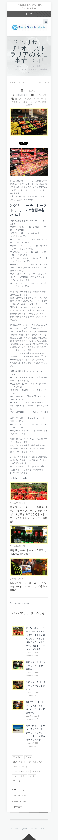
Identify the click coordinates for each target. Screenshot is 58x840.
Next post (42, 82)
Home (22, 66)
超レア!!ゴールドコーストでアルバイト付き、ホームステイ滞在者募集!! (29, 586)
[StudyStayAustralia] (29, 27)
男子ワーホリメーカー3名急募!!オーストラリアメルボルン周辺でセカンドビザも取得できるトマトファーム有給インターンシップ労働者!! (29, 514)
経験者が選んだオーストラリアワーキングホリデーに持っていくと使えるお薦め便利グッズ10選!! (35, 732)
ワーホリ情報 (34, 66)
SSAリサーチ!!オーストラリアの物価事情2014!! (36, 685)
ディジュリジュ (21, 796)
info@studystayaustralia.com (30, 5)
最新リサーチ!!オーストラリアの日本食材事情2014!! (36, 665)
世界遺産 (18, 807)
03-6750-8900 (30, 8)
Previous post (18, 82)
